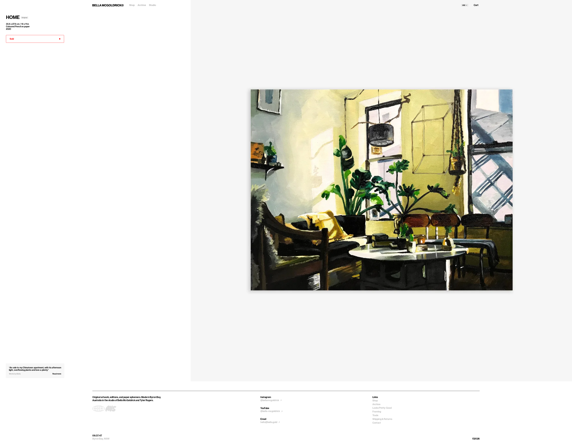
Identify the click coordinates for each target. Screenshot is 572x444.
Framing (376, 411)
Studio (152, 5)
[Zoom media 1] (381, 190)
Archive (142, 5)
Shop (132, 5)
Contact (376, 422)
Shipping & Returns (382, 419)
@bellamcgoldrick (269, 400)
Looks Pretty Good (382, 407)
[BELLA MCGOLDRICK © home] (108, 5)
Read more (56, 374)
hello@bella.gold (269, 422)
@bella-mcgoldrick (270, 411)
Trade (375, 415)
